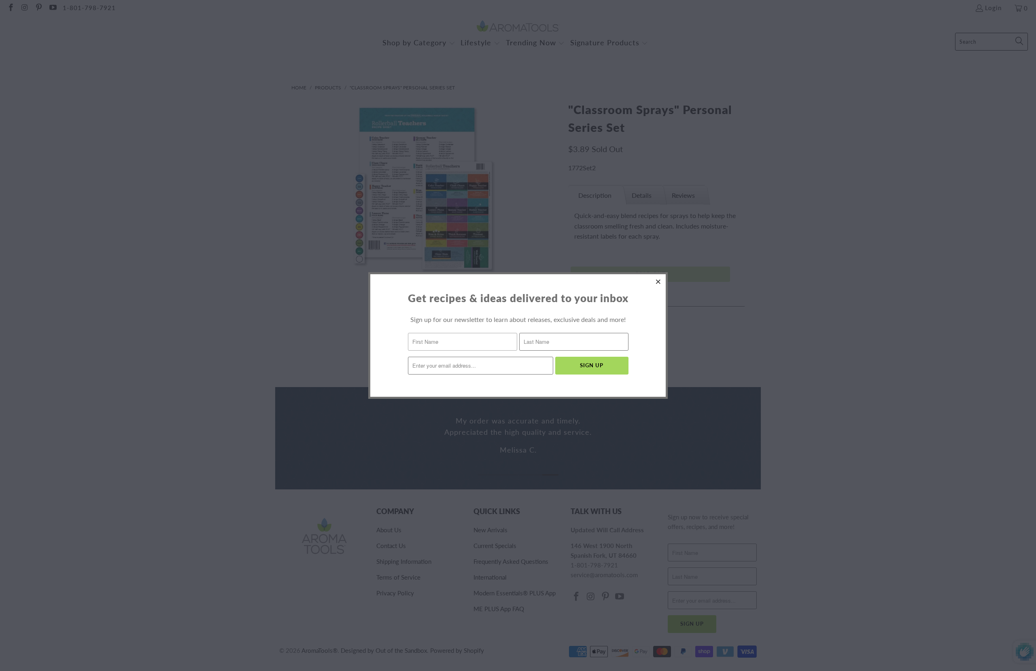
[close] (658, 281)
